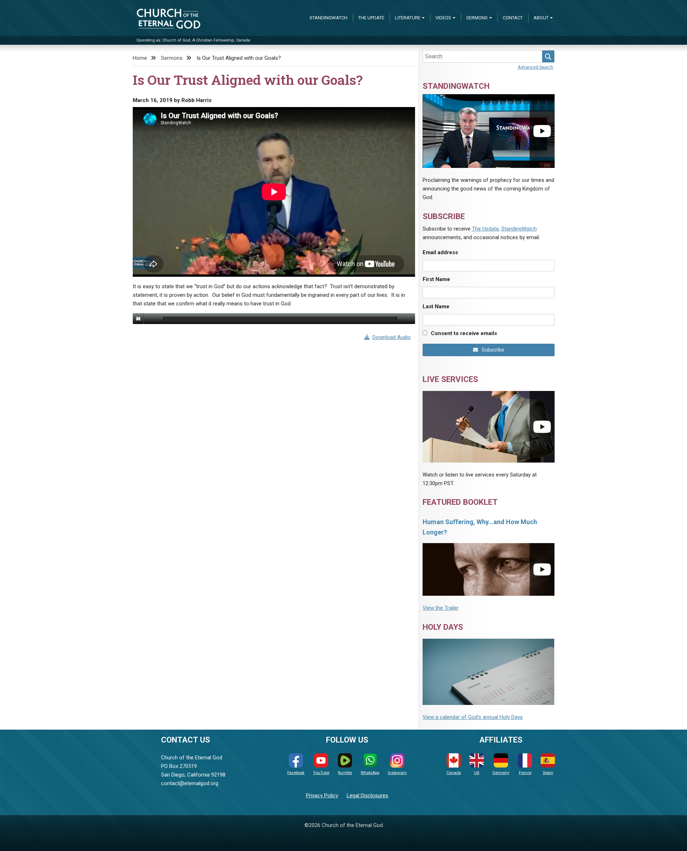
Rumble (345, 772)
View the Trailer (441, 608)
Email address (440, 252)
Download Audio (391, 337)
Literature (407, 17)
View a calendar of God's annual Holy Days (473, 717)
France (525, 772)
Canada (454, 772)
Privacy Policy (322, 795)
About (541, 17)
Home (140, 58)
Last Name (436, 306)
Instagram (397, 772)
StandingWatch (328, 17)
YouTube (321, 772)
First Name (436, 279)
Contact (513, 17)
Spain (548, 772)
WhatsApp (370, 772)
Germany (500, 772)
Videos (443, 17)
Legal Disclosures (367, 795)
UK (476, 772)
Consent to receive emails (464, 333)
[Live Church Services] (489, 426)
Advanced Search (535, 67)
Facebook (295, 772)
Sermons (477, 17)
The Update (371, 17)
